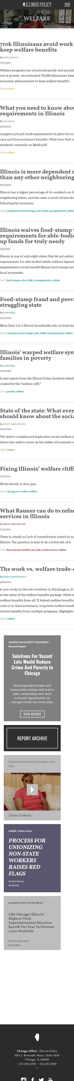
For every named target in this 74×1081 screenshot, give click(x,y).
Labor (12, 830)
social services (49, 549)
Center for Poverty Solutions (28, 642)
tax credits (22, 491)
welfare (11, 88)
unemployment (57, 210)
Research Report (17, 646)
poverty (11, 391)
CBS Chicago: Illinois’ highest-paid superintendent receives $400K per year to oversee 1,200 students (31, 923)
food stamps (28, 210)
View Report (32, 714)
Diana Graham (20, 815)
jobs (38, 210)
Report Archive (32, 738)
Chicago (11, 491)
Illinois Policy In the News (26, 902)
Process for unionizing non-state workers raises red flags (27, 857)
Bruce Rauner (14, 549)
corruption (12, 333)
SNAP (45, 210)
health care (28, 549)
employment (13, 210)
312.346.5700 (27, 1064)
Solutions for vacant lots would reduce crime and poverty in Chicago (32, 664)
